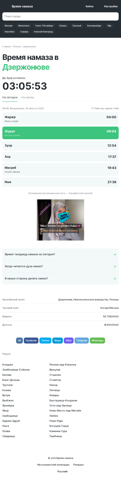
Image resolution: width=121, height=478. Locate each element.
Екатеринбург (94, 25)
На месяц (27, 97)
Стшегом (55, 379)
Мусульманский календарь (53, 464)
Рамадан (78, 464)
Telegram (81, 340)
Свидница (8, 436)
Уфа (109, 25)
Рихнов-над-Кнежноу (62, 364)
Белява (6, 374)
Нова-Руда (56, 420)
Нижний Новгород (43, 31)
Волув (6, 395)
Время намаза (22, 6)
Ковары (54, 395)
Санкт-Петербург (44, 25)
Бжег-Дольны (11, 379)
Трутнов (7, 385)
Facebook (31, 340)
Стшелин (55, 374)
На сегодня (9, 97)
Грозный (76, 25)
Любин (53, 415)
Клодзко (7, 364)
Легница (54, 390)
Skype (57, 340)
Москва (8, 25)
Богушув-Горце (59, 425)
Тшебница (55, 436)
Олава (6, 431)
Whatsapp (97, 340)
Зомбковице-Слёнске (16, 369)
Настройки (111, 6)
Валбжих (8, 400)
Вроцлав (54, 369)
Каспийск (9, 31)
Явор (5, 410)
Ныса (5, 425)
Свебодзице (10, 415)
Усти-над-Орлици (60, 405)
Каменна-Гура (58, 431)
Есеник (6, 390)
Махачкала (23, 25)
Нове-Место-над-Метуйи (65, 410)
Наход (53, 385)
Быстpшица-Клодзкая (63, 400)
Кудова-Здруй (11, 420)
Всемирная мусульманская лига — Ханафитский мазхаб (60, 193)
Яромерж (8, 405)
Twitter (45, 340)
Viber (69, 340)
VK (19, 340)
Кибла (89, 6)
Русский (62, 471)
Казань (62, 25)
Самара (24, 31)
